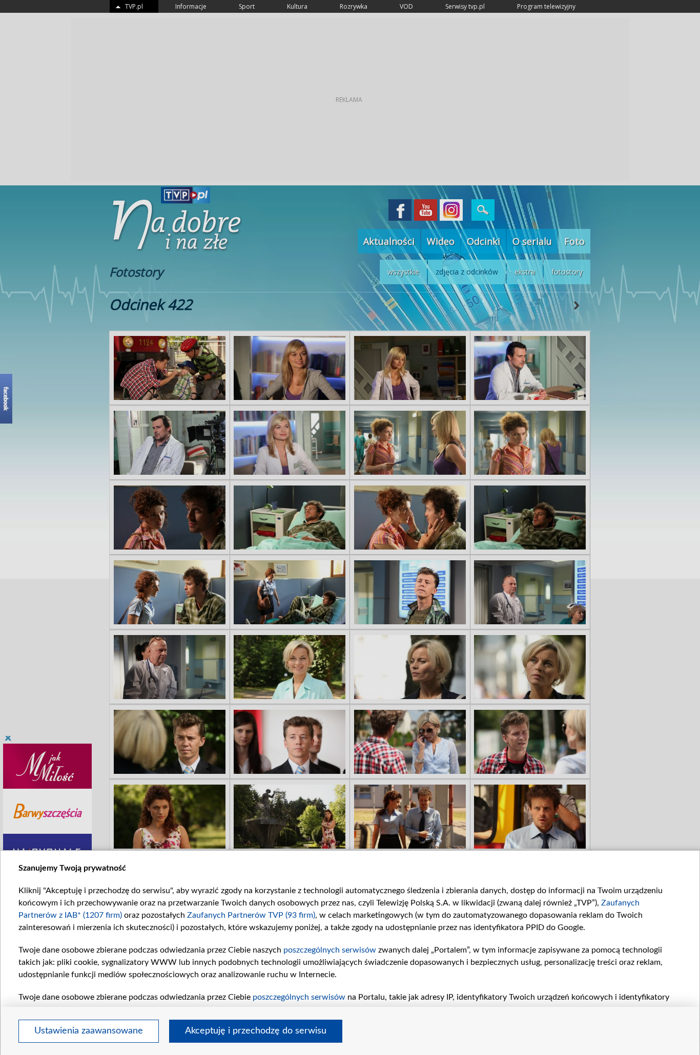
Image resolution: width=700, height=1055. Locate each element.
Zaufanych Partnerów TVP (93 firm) (251, 915)
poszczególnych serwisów (329, 950)
